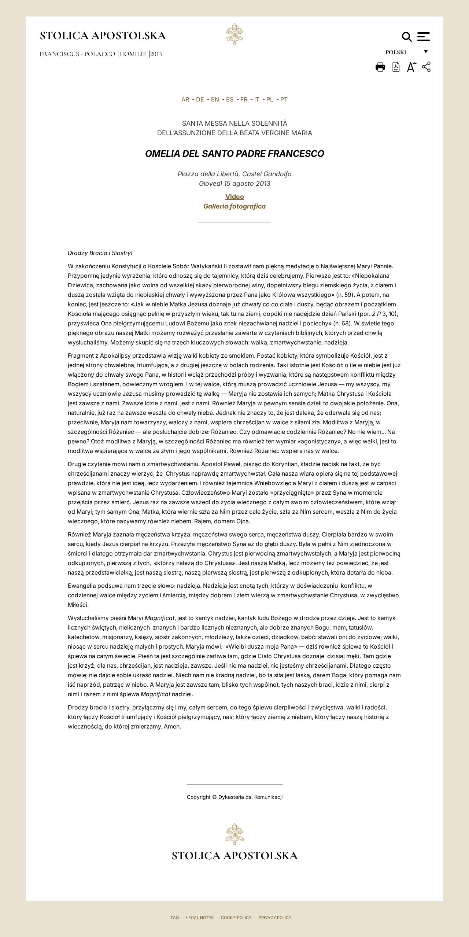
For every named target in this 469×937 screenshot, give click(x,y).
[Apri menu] (423, 36)
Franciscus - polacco (78, 54)
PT (284, 99)
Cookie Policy (236, 917)
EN (215, 99)
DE (200, 99)
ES (229, 99)
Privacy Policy (275, 917)
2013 (156, 54)
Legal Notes (200, 917)
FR (243, 99)
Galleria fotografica (234, 206)
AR (185, 99)
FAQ (175, 917)
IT (256, 99)
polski (402, 54)
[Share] (427, 68)
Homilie (133, 54)
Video (234, 196)
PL (269, 99)
